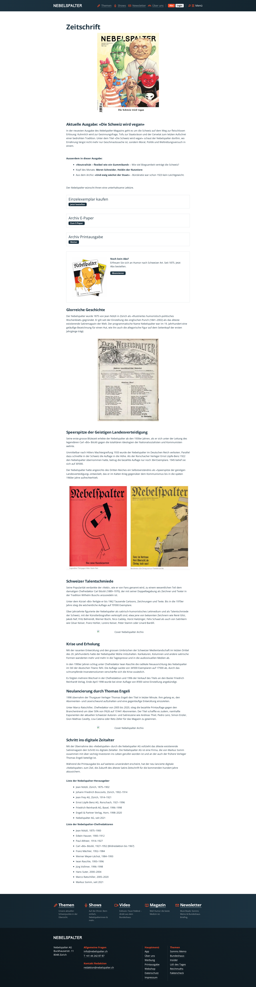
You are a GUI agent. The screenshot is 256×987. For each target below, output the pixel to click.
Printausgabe (152, 964)
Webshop (150, 968)
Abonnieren (118, 273)
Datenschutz (152, 973)
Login (179, 5)
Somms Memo (178, 951)
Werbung (150, 960)
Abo (171, 5)
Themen (106, 5)
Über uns (158, 5)
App (147, 951)
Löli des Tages (178, 964)
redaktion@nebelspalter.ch (99, 967)
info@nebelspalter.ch (96, 951)
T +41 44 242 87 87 (94, 955)
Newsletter (139, 5)
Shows (122, 5)
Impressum (151, 977)
